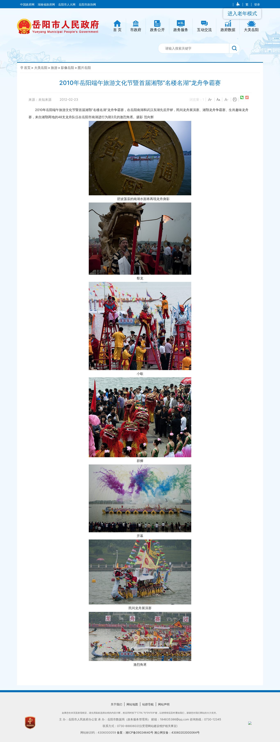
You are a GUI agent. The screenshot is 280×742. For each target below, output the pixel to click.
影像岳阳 (67, 68)
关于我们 (116, 704)
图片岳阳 (84, 68)
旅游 (54, 68)
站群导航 (148, 704)
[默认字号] (218, 100)
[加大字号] (210, 100)
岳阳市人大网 (67, 4)
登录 (257, 4)
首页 (27, 68)
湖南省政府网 (47, 4)
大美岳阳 (40, 68)
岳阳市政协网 (87, 4)
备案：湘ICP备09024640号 (135, 732)
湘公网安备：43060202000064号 (177, 732)
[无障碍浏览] (238, 4)
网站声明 (164, 704)
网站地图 (132, 704)
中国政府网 (27, 4)
